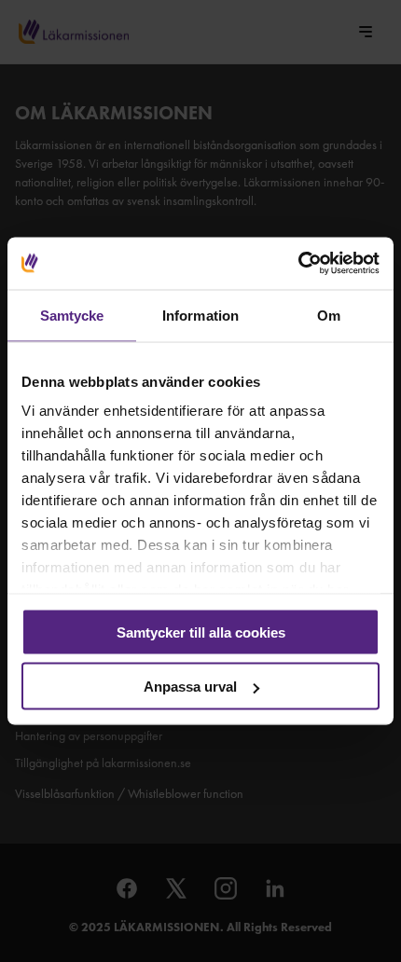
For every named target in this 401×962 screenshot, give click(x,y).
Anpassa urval (190, 686)
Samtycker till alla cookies (201, 631)
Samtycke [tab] (72, 315)
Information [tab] (200, 315)
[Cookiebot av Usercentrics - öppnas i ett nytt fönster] (298, 264)
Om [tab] (328, 315)
